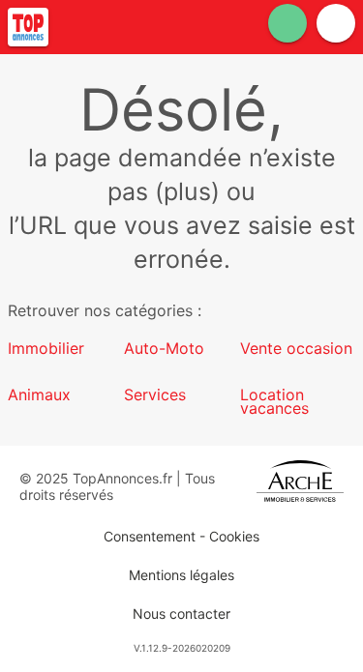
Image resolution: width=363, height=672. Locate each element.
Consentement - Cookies (181, 536)
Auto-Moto (164, 348)
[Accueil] (28, 27)
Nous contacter (181, 613)
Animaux (39, 394)
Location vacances (274, 401)
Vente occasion (296, 348)
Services (155, 394)
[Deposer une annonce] (287, 23)
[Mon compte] (336, 23)
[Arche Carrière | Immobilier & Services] (300, 486)
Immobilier (46, 348)
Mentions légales (181, 575)
